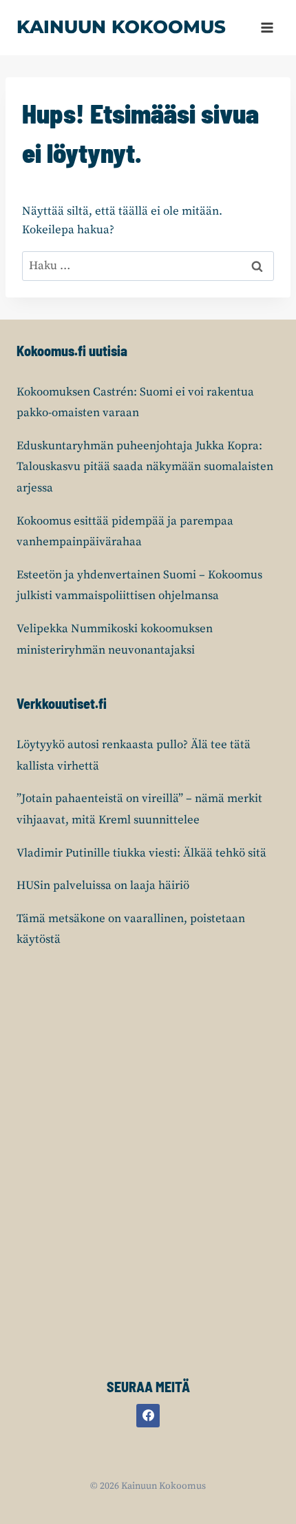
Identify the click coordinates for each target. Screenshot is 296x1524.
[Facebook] (148, 1415)
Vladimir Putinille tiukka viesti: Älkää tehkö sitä (141, 853)
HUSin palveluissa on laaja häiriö (103, 885)
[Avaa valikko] (266, 27)
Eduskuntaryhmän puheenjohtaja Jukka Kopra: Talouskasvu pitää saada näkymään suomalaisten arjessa (145, 467)
